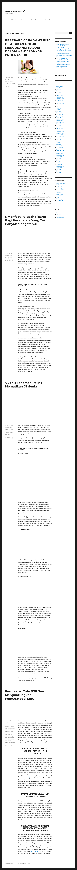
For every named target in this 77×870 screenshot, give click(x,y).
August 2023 (59, 105)
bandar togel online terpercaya (10, 730)
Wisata (58, 202)
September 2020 (60, 155)
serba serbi (59, 195)
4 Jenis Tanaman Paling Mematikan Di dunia (23, 384)
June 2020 (58, 160)
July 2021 (58, 139)
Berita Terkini (35, 20)
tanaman (12, 432)
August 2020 (59, 156)
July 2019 (58, 169)
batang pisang (8, 257)
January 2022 (59, 130)
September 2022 (60, 122)
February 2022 (59, 128)
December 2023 (60, 98)
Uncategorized (59, 200)
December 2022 (60, 117)
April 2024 (58, 92)
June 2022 (58, 123)
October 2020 (59, 153)
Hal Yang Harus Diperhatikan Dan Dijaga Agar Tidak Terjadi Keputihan (63, 50)
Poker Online (15, 20)
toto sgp (11, 745)
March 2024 (59, 94)
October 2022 (59, 120)
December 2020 (60, 150)
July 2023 (58, 106)
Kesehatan (59, 192)
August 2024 (59, 86)
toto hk (6, 745)
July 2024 (58, 87)
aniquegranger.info (15, 11)
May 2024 (58, 91)
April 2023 (58, 111)
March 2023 (59, 112)
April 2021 (58, 144)
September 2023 (60, 103)
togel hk (10, 734)
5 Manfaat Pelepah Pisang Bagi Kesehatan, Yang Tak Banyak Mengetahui (25, 220)
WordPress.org (60, 217)
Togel (6, 722)
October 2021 (59, 134)
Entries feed (59, 214)
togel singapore (9, 743)
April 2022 (58, 125)
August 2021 (59, 138)
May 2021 (58, 142)
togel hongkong (9, 736)
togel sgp (12, 742)
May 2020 (58, 161)
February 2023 (59, 114)
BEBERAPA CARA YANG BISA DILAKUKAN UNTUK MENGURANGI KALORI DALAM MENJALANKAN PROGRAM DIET (28, 47)
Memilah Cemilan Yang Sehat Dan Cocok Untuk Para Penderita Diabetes (64, 55)
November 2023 (60, 100)
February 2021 (59, 147)
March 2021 (59, 145)
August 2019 (59, 167)
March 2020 (59, 164)
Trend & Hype (59, 199)
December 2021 (60, 131)
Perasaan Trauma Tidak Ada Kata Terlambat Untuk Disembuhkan (63, 66)
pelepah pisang (9, 258)
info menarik (59, 191)
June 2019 (58, 171)
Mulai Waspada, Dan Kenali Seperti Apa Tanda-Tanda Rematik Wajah (62, 46)
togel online (35, 851)
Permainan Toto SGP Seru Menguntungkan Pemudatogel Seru (25, 694)
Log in (57, 212)
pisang (6, 260)
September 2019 (60, 166)
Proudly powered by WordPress (23, 863)
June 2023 (58, 108)
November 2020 (60, 152)
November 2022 (60, 119)
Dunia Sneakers (60, 189)
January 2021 (59, 149)
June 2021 (58, 141)
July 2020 (58, 158)
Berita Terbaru (25, 20)
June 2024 (58, 89)
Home (7, 20)
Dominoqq (59, 188)
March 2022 (59, 127)
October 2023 (59, 102)
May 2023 (58, 109)
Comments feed (60, 216)
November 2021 (60, 133)
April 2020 (58, 163)
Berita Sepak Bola (60, 183)
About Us (44, 20)
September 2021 (60, 136)
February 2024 (59, 95)
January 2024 (59, 97)
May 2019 (58, 172)
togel (29, 777)
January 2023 (59, 116)
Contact (51, 20)
